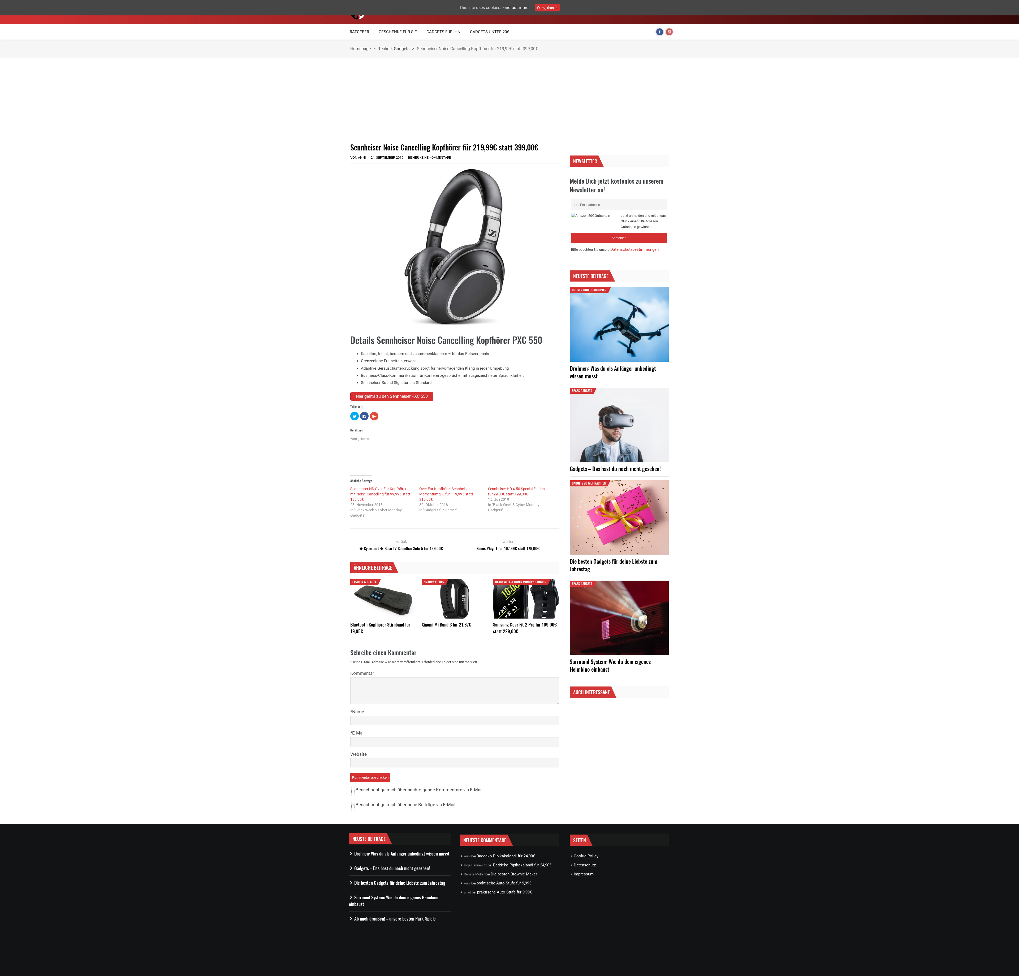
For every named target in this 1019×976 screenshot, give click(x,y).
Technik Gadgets (393, 48)
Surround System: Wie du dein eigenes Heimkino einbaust (610, 665)
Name (358, 711)
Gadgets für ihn (443, 31)
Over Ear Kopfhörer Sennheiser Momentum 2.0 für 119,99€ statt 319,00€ (446, 494)
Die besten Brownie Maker (514, 874)
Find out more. (515, 7)
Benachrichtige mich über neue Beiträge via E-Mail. (406, 804)
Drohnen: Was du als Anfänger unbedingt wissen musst (613, 372)
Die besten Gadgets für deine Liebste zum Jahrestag (613, 565)
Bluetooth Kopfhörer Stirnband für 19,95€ (380, 627)
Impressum (584, 874)
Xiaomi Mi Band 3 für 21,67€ (446, 624)
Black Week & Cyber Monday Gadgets (520, 582)
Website (358, 754)
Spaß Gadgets (582, 390)
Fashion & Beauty (364, 582)
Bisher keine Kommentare (429, 157)
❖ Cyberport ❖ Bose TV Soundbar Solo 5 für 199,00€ (401, 548)
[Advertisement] (454, 100)
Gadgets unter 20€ (489, 31)
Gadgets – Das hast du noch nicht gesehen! (615, 468)
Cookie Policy (586, 856)
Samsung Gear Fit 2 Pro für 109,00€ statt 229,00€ (525, 627)
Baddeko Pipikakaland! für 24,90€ (506, 856)
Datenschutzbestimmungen (634, 249)
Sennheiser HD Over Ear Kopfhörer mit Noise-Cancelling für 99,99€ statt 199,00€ (380, 494)
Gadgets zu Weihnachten (589, 483)
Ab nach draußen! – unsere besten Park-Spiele (395, 918)
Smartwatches (434, 582)
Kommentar (362, 673)
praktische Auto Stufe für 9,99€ (504, 883)
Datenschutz (585, 865)
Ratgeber (359, 31)
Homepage (360, 48)
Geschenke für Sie (398, 31)
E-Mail (358, 733)
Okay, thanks (547, 8)
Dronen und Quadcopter (589, 290)
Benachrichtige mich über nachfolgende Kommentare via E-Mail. (419, 789)
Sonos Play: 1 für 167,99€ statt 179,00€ (508, 548)
